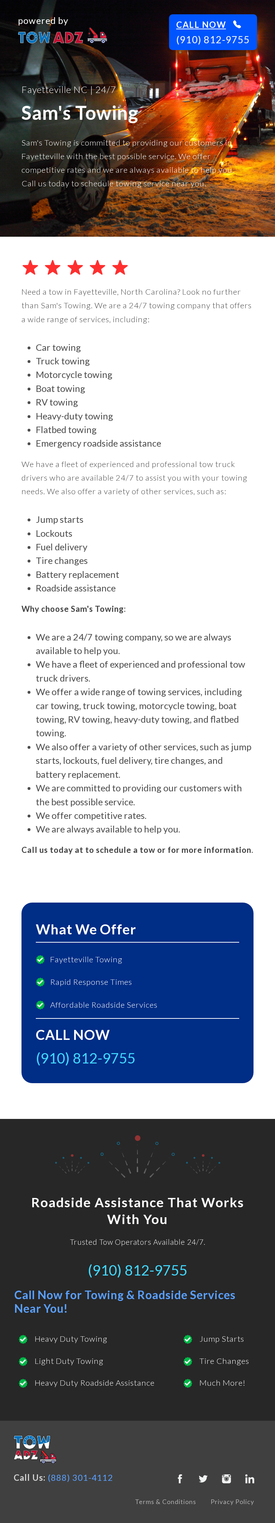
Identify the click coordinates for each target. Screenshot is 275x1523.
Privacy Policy (232, 1501)
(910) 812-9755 (213, 39)
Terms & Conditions (165, 1501)
